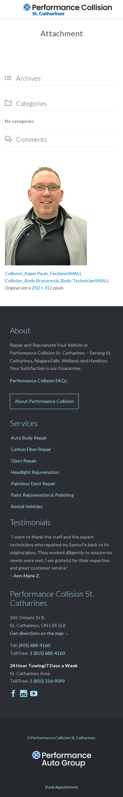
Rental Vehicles (27, 506)
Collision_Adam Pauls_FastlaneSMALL (43, 273)
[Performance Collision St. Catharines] (69, 9)
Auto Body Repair (29, 437)
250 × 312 (42, 288)
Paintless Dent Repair (33, 483)
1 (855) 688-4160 (47, 653)
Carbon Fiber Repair (31, 449)
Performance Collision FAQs (38, 380)
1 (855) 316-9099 (47, 681)
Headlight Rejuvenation (35, 472)
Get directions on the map (37, 633)
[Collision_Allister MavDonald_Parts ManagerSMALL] (61, 214)
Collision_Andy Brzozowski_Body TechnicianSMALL (57, 280)
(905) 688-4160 (34, 645)
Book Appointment (61, 787)
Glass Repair (23, 460)
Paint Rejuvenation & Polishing (42, 495)
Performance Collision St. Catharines (63, 737)
